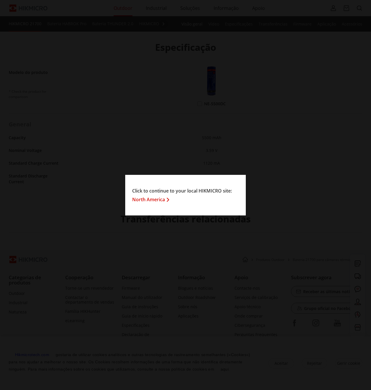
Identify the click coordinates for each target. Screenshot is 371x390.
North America (148, 199)
